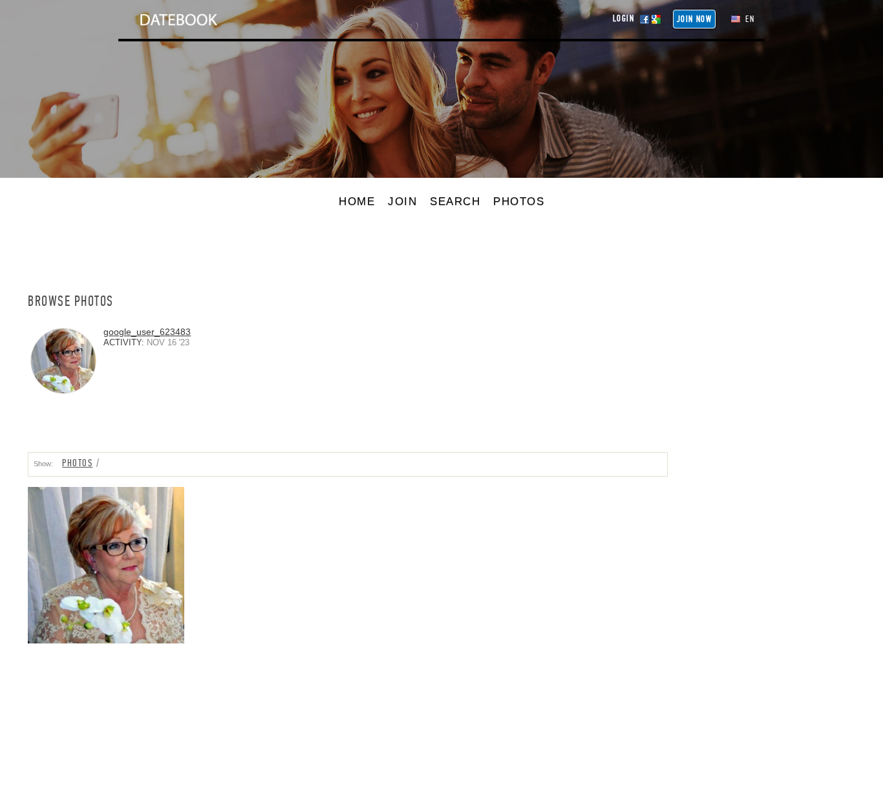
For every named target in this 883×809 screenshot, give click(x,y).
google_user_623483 (147, 332)
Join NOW (694, 19)
